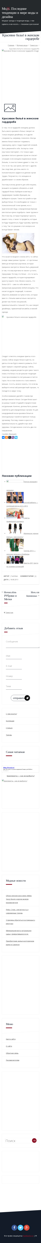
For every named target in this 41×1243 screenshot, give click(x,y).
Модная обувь (10, 592)
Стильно (9, 728)
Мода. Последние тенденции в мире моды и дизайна (20, 12)
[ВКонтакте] (3, 437)
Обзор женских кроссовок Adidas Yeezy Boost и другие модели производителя (19, 899)
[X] (9, 437)
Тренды (9, 735)
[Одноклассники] (6, 437)
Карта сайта (10, 1039)
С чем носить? (11, 714)
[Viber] (13, 437)
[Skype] (16, 437)
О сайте (9, 1046)
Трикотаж (9, 612)
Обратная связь (12, 1053)
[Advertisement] (21, 455)
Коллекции (10, 721)
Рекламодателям (12, 1060)
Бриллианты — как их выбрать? (21, 776)
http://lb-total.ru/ (7, 769)
